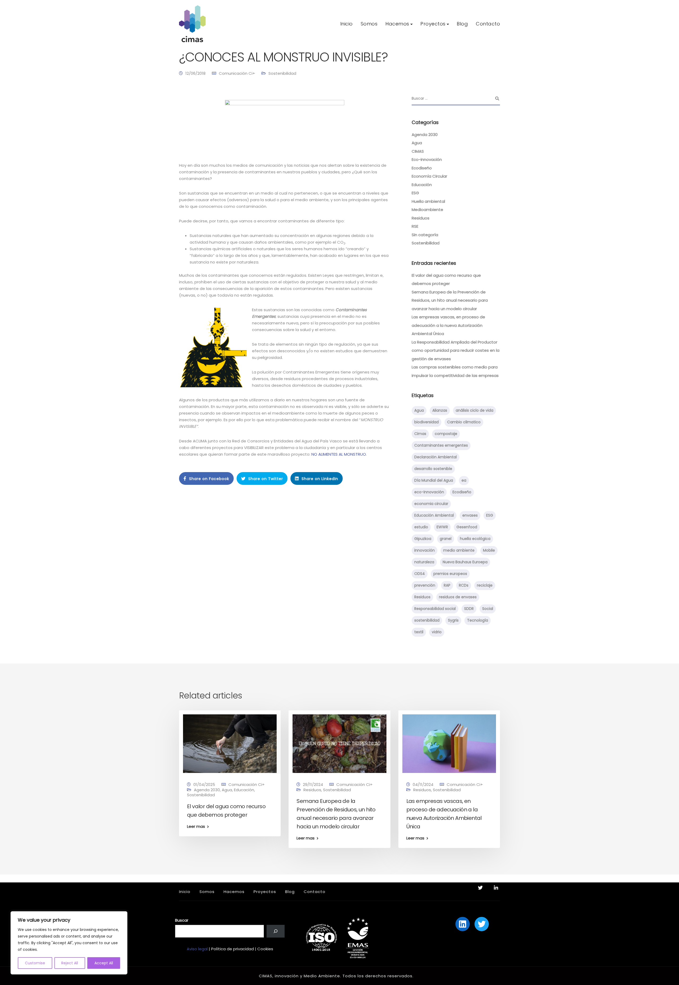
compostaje (446, 433)
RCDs (463, 585)
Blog (462, 23)
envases (470, 515)
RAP (447, 585)
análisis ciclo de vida (474, 410)
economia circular (431, 503)
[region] (69, 942)
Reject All (69, 963)
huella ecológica (475, 538)
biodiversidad (426, 422)
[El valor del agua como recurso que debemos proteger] (230, 743)
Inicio (346, 23)
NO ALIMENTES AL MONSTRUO (338, 454)
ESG (415, 193)
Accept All (103, 963)
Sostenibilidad (282, 73)
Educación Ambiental (434, 515)
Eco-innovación (427, 159)
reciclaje (485, 585)
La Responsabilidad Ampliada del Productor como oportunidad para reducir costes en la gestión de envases (455, 350)
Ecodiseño (422, 168)
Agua (417, 143)
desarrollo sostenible (433, 468)
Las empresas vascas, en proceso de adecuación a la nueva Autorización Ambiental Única (448, 325)
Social (487, 608)
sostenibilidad (426, 620)
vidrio (437, 632)
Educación (422, 184)
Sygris (453, 620)
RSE (415, 226)
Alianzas (439, 410)
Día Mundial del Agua (433, 480)
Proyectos (433, 23)
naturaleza (424, 562)
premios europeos (450, 573)
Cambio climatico (464, 422)
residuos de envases (458, 597)
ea (464, 480)
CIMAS (418, 151)
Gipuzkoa (422, 538)
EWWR (442, 527)
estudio (421, 527)
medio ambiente (459, 550)
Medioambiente (427, 209)
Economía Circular (429, 176)
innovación (424, 550)
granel (445, 538)
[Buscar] (276, 931)
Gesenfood (466, 527)
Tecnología (477, 620)
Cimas (420, 433)
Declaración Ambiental (435, 457)
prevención (424, 585)
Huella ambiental (428, 201)
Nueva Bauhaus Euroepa (465, 562)
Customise (35, 963)
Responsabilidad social (435, 608)
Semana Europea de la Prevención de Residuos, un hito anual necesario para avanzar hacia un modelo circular (450, 300)
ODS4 (419, 573)
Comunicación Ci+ (237, 73)
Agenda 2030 (425, 134)
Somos (369, 23)
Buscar (181, 920)
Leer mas (196, 826)
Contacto (488, 23)
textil (418, 632)
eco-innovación (429, 492)
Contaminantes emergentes (441, 445)
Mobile (489, 550)
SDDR (469, 608)
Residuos (420, 218)
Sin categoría (425, 235)
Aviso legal (197, 949)
